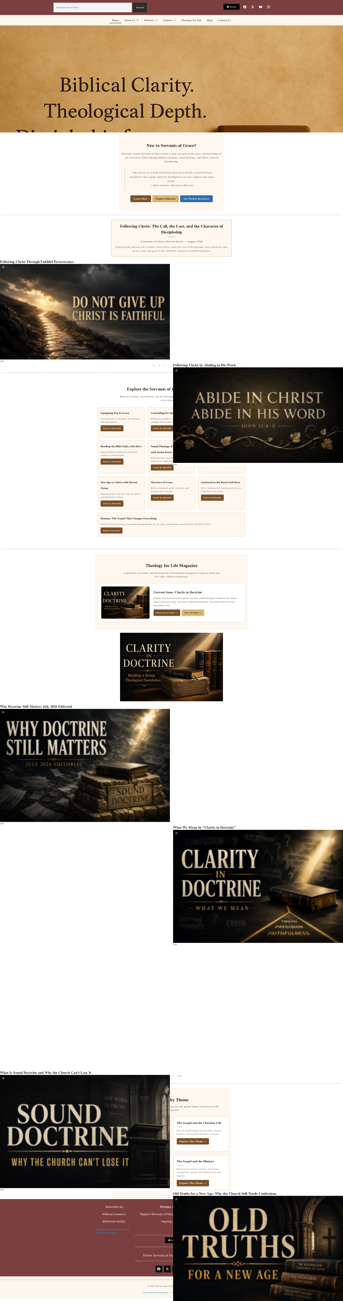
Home (115, 20)
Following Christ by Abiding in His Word (204, 364)
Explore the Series (111, 530)
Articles (167, 20)
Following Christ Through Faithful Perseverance (37, 261)
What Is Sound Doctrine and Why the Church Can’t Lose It (45, 1072)
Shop (210, 20)
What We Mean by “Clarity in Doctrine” (204, 827)
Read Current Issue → (166, 612)
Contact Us (224, 20)
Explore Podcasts (166, 198)
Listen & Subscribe (162, 467)
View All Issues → (192, 612)
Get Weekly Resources (196, 198)
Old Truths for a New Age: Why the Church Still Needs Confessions (224, 1193)
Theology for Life (191, 20)
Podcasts (149, 20)
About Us (129, 20)
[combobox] (92, 7)
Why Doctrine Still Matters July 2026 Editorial (36, 706)
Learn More (141, 198)
